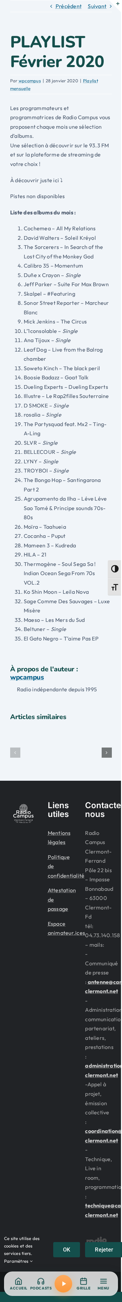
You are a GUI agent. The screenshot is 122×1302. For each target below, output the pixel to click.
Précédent (69, 6)
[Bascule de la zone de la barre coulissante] (115, 6)
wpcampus (30, 80)
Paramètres (17, 1261)
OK (66, 1249)
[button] (15, 753)
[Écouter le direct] (63, 1284)
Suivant (97, 6)
